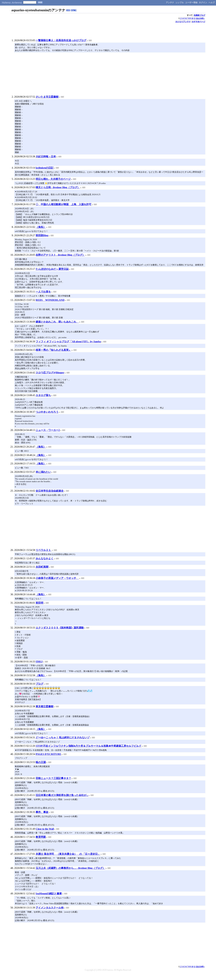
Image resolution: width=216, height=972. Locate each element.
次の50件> (200, 18)
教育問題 (41, 837)
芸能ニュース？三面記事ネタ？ (53, 778)
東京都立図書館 (44, 706)
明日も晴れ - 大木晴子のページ (53, 179)
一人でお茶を (43, 291)
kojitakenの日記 (44, 167)
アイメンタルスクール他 (50, 907)
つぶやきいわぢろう (47, 412)
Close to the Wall (45, 829)
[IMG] (39, 661)
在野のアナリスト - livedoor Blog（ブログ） (60, 254)
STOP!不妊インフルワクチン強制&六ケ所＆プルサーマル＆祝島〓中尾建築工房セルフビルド (88, 745)
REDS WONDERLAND (50, 300)
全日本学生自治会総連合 (50, 490)
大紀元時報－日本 (46, 156)
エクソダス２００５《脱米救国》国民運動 (60, 627)
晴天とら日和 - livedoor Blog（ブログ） (58, 187)
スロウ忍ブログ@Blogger (50, 372)
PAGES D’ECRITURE (48, 754)
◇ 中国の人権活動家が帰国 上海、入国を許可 (63, 204)
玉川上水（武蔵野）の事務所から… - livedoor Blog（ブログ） (70, 868)
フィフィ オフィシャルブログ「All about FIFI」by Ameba (68, 341)
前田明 (39, 602)
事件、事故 (42, 812)
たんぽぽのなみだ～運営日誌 (52, 269)
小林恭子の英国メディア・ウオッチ (57, 578)
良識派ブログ (199, 15)
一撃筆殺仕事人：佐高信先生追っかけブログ (61, 40)
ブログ (39, 683)
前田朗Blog (42, 235)
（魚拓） (41, 227)
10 (192, 18)
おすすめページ (198, 21)
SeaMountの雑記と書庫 (49, 893)
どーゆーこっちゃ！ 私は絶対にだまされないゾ (62, 737)
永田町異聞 (42, 566)
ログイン (203, 2)
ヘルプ (212, 2)
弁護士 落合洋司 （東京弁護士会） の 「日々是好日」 (68, 854)
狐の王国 (41, 762)
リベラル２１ (44, 550)
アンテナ (170, 2)
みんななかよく (44, 558)
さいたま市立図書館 (47, 96)
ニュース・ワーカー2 (48, 430)
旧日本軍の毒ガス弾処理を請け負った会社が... (62, 795)
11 (195, 18)
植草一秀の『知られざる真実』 (53, 350)
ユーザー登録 (191, 2)
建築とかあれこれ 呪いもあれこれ (57, 321)
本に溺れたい (43, 472)
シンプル (180, 2)
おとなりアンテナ (183, 21)
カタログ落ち (43, 395)
